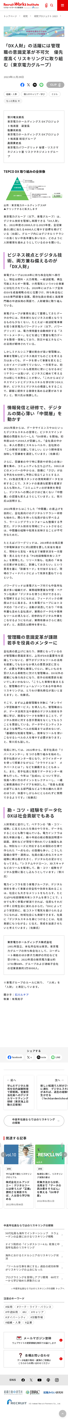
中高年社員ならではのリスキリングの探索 (33, 1120)
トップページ (10, 16)
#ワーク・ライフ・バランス (34, 1307)
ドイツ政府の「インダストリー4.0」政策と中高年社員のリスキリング (32, 1245)
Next (64, 1154)
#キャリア (37, 1312)
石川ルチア (22, 994)
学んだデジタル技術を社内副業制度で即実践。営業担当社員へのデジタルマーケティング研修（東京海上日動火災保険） (18, 1092)
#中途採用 (11, 1312)
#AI (24, 1312)
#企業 (28, 1322)
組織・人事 (11, 94)
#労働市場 (37, 1317)
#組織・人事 (13, 1322)
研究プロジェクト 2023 (46, 16)
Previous (3, 1154)
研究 (25, 16)
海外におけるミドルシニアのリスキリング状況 (32, 1256)
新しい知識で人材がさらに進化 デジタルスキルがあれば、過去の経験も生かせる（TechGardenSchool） (53, 1089)
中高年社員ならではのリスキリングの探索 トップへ (38, 1288)
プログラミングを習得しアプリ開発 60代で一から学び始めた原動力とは (32, 1278)
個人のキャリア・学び (34, 94)
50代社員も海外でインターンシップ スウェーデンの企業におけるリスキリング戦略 (32, 1234)
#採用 (8, 1307)
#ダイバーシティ (15, 1317)
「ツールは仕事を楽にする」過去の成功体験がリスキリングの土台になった (32, 1267)
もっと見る (11, 100)
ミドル (54, 94)
